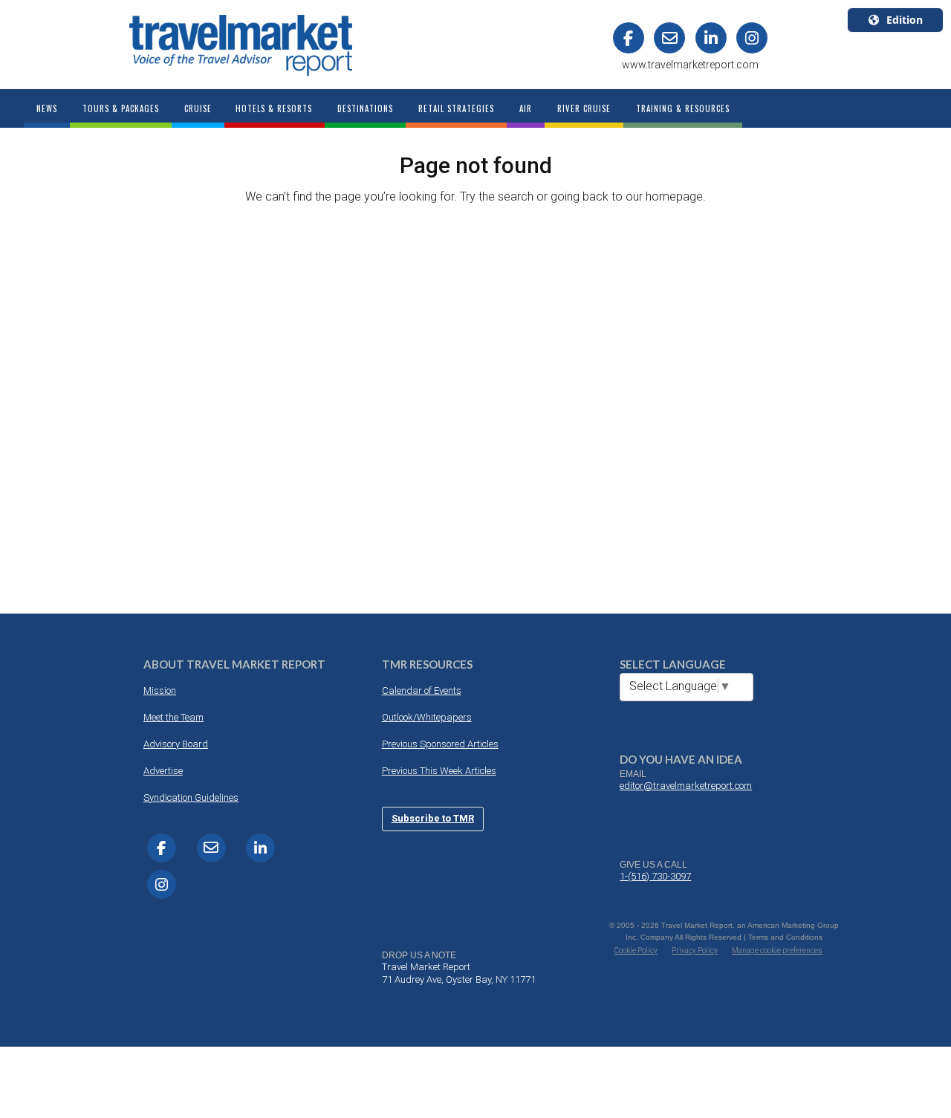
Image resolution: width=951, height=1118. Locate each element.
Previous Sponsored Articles (440, 744)
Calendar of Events (421, 690)
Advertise (163, 770)
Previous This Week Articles (439, 770)
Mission (159, 690)
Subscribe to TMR (433, 818)
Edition (904, 20)
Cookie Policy (636, 950)
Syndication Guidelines (190, 797)
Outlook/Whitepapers (427, 717)
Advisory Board (175, 744)
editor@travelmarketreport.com (686, 785)
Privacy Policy (695, 950)
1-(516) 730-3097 (655, 876)
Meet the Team (173, 717)
